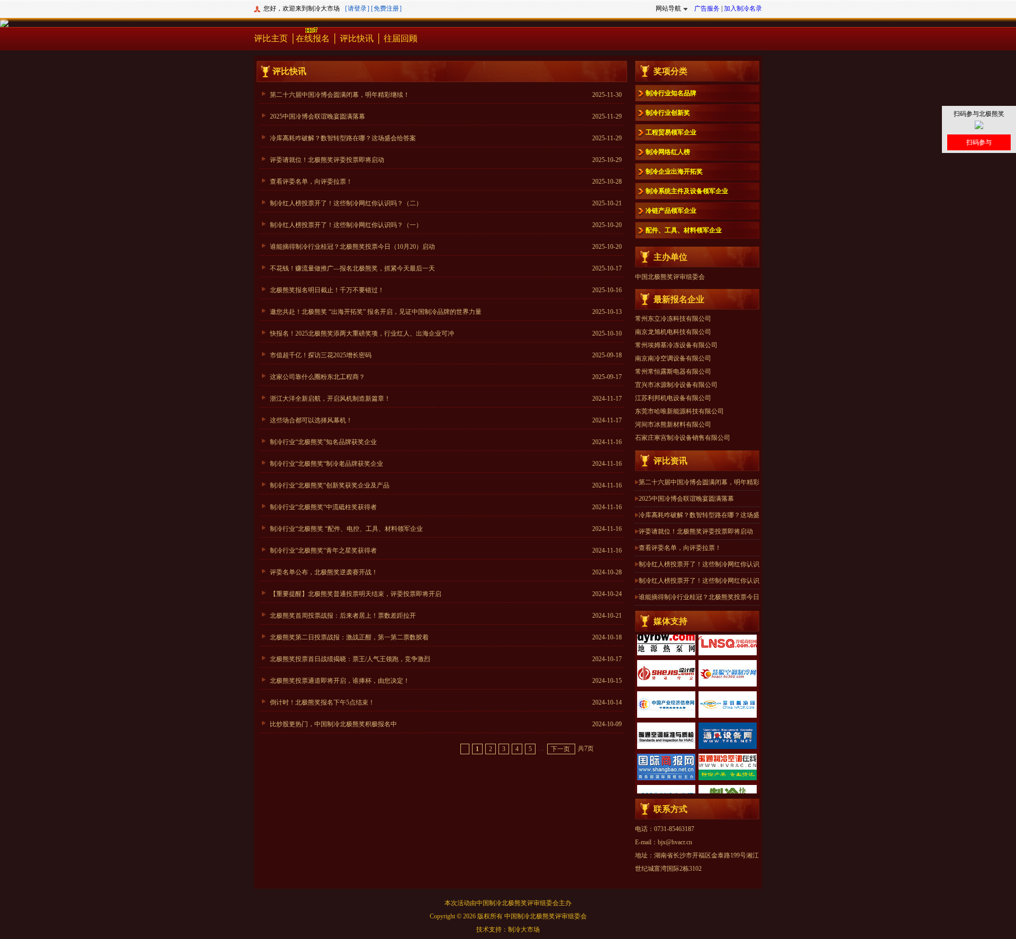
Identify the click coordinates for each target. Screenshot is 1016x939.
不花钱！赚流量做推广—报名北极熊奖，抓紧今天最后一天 (352, 268)
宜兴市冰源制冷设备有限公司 (676, 361)
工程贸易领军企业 (671, 132)
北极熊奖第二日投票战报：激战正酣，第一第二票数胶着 (349, 637)
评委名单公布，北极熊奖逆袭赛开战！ (324, 572)
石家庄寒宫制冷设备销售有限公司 (682, 414)
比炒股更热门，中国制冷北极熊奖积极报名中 (333, 724)
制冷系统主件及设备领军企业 (687, 191)
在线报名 (313, 38)
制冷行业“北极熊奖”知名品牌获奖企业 (323, 442)
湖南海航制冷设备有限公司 (673, 440)
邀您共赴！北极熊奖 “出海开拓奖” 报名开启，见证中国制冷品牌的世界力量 (376, 311)
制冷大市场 (524, 929)
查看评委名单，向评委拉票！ (311, 181)
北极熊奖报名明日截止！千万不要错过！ (327, 290)
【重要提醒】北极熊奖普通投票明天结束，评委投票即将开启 (355, 594)
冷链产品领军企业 (671, 210)
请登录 (357, 8)
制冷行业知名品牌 (671, 93)
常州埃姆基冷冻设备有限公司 (676, 321)
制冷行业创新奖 (668, 112)
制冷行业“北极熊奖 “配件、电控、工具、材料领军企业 (346, 528)
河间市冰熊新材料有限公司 (673, 400)
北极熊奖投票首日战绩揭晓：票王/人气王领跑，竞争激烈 (350, 659)
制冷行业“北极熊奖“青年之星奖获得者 (323, 550)
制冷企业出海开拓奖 (674, 171)
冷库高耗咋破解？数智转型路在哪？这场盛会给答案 (343, 138)
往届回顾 (401, 38)
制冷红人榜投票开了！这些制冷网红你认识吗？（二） (346, 203)
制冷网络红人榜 (668, 152)
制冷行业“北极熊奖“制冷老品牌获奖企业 (326, 463)
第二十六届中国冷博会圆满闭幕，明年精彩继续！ (340, 94)
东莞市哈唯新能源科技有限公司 (679, 387)
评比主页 (271, 38)
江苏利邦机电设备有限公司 (673, 374)
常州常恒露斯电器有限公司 (673, 347)
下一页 (561, 749)
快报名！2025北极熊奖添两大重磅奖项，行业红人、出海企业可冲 (362, 333)
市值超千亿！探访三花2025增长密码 (320, 355)
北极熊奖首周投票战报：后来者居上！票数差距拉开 (343, 615)
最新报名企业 (679, 299)
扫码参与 (979, 142)
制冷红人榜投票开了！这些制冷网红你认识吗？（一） (346, 225)
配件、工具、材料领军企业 (684, 230)
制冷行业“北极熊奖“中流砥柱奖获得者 (323, 507)
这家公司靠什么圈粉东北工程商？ (317, 377)
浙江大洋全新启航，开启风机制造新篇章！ (330, 398)
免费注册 (386, 8)
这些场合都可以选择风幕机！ (311, 420)
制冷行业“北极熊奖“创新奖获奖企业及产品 (329, 485)
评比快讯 (357, 38)
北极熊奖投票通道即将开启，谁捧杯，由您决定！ (340, 680)
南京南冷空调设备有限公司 (673, 334)
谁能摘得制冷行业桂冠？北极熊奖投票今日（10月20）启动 (352, 246)
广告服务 (707, 8)
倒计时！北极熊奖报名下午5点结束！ (322, 702)
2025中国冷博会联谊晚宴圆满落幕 (317, 116)
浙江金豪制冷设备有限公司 (673, 427)
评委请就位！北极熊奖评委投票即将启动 (327, 160)
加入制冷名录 (743, 8)
